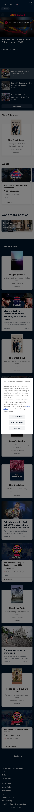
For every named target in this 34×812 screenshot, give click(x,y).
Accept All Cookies (17, 422)
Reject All (17, 428)
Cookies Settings (17, 416)
